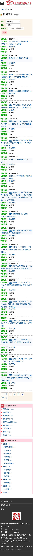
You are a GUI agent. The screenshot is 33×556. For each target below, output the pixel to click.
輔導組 (8, 483)
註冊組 (8, 460)
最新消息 (8, 409)
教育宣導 (8, 419)
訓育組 (8, 473)
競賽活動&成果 (10, 422)
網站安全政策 (5, 505)
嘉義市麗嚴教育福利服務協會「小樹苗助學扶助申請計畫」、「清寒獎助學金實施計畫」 (16, 142)
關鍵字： (4, 29)
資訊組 (7, 453)
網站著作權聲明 (6, 502)
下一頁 (4, 398)
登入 (2, 509)
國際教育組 (9, 447)
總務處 (7, 486)
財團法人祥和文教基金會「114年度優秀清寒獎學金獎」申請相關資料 (16, 284)
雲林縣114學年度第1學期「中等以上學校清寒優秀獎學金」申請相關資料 (16, 249)
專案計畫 (7, 432)
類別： (3, 21)
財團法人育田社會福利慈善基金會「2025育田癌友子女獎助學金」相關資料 (16, 323)
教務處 (7, 444)
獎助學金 (7, 435)
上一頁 (4, 394)
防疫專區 (7, 412)
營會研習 (8, 425)
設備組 (8, 457)
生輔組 (8, 470)
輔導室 (7, 479)
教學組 (8, 450)
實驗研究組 (10, 463)
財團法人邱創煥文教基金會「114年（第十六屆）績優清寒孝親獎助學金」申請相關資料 (16, 304)
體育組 (8, 476)
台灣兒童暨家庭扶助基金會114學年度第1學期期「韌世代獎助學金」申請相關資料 (16, 377)
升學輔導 (8, 415)
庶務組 (8, 489)
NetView (18, 550)
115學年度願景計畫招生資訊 (19, 91)
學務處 (7, 466)
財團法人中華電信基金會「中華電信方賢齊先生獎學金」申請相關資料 (16, 342)
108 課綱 (7, 428)
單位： (3, 25)
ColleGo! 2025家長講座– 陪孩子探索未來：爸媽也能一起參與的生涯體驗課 (16, 123)
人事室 (6, 492)
